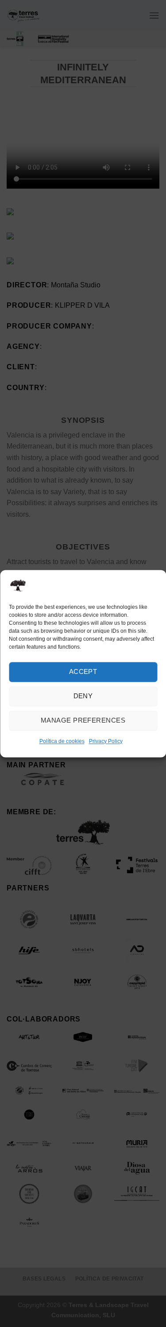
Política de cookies (62, 741)
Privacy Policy (106, 741)
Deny (83, 696)
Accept (83, 671)
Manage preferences (83, 720)
